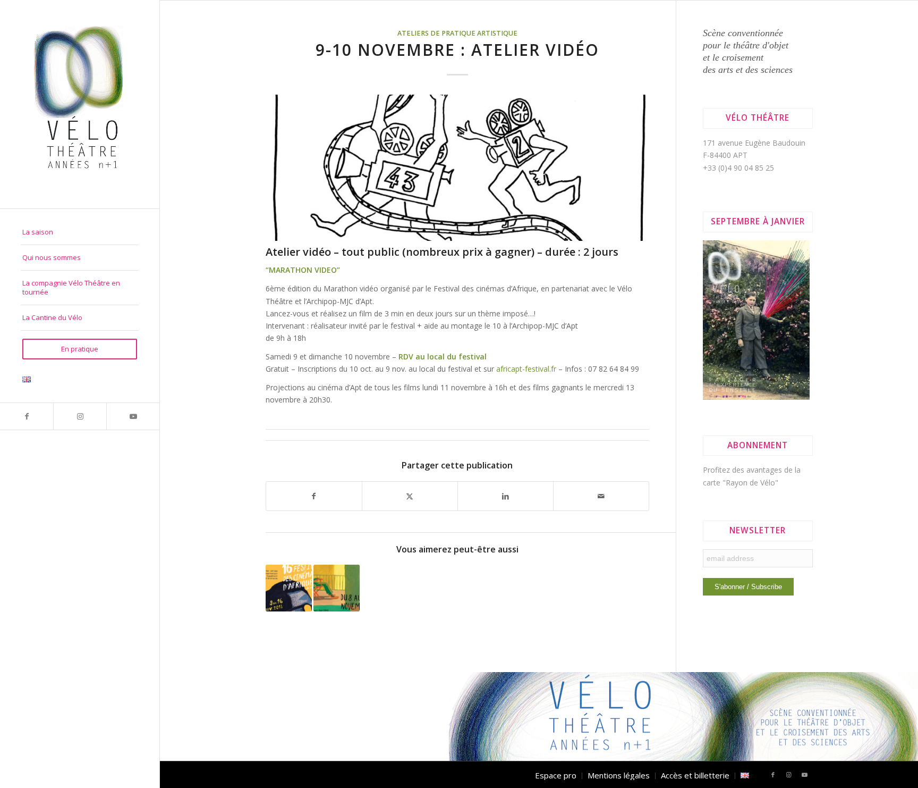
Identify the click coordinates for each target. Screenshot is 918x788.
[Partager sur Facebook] (314, 496)
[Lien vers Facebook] (26, 416)
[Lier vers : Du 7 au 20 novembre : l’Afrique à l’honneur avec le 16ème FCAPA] (289, 588)
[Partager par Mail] (601, 496)
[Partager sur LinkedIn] (505, 496)
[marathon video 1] (458, 167)
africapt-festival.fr (526, 369)
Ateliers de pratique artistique (457, 33)
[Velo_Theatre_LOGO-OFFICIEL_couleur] (79, 104)
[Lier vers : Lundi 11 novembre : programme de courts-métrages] (336, 588)
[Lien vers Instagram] (79, 416)
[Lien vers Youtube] (132, 416)
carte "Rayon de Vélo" (740, 482)
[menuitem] (80, 232)
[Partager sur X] (409, 496)
